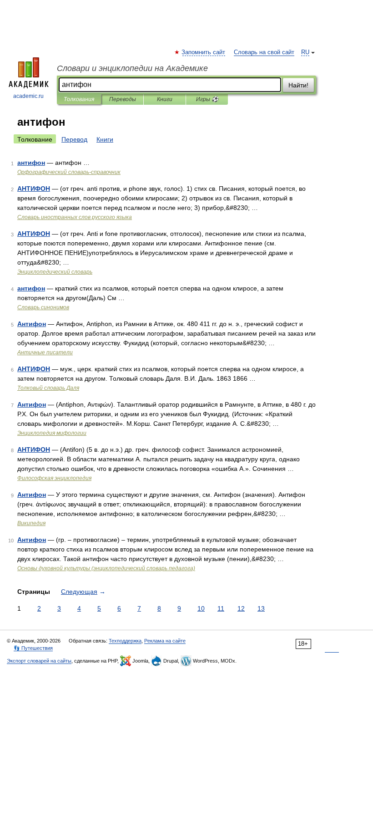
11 (220, 608)
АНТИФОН (33, 188)
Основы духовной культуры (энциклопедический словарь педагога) (106, 568)
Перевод (74, 139)
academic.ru (28, 96)
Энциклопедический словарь (54, 272)
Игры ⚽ (207, 99)
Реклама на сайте (165, 640)
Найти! (298, 85)
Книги (164, 99)
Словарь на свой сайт (264, 52)
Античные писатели (45, 352)
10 (201, 608)
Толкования (79, 99)
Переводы (122, 99)
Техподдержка (125, 640)
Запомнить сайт (203, 52)
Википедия (31, 523)
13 (261, 608)
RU (305, 52)
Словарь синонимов (43, 307)
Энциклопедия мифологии (51, 433)
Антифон (31, 323)
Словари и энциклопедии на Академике (132, 68)
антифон (31, 162)
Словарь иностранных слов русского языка (74, 217)
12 (241, 608)
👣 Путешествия (33, 648)
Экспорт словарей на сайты (39, 661)
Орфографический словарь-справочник (69, 172)
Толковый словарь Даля (48, 388)
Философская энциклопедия (54, 478)
